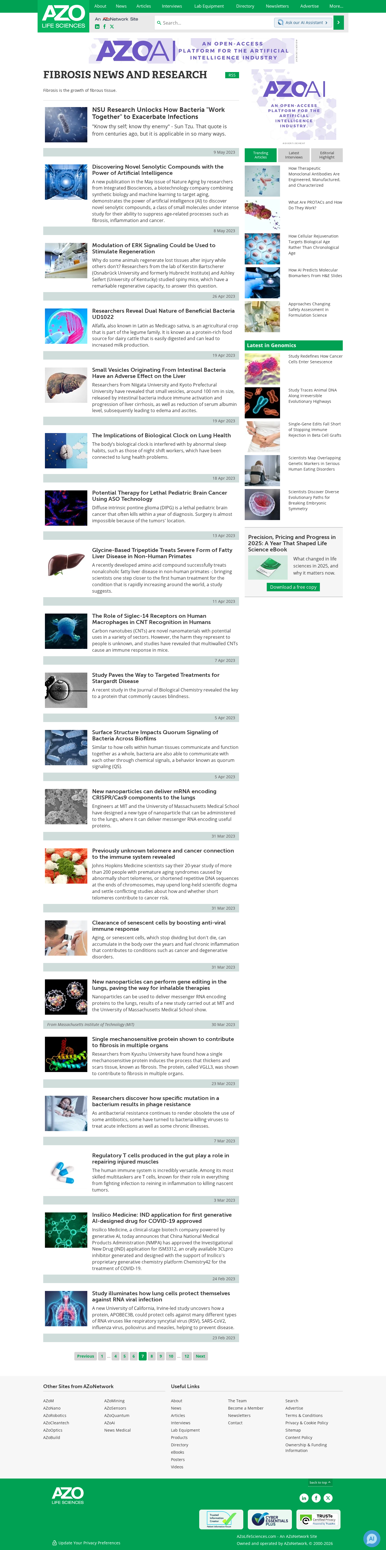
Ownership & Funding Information (306, 1447)
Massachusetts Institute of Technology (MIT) (96, 1024)
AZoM (48, 1400)
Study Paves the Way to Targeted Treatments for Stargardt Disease (156, 677)
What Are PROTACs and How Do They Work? (315, 204)
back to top (319, 1482)
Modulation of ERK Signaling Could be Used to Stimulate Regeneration (154, 248)
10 (171, 1356)
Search (291, 1400)
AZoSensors (115, 1408)
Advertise (294, 1408)
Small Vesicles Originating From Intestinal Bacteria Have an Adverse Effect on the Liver (159, 372)
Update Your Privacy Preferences (88, 1542)
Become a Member (246, 1408)
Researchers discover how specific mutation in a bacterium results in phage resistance (155, 1101)
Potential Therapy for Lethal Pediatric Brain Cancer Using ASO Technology (159, 495)
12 (187, 1356)
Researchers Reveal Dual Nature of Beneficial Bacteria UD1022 (163, 313)
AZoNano (51, 1408)
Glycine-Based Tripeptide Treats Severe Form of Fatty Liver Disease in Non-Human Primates (162, 553)
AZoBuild (51, 1437)
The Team (237, 1400)
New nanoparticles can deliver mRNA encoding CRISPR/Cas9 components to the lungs (154, 794)
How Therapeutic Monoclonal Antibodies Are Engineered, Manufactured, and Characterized (314, 177)
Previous (85, 1356)
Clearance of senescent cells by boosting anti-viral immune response (159, 925)
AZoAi (109, 1422)
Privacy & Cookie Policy (306, 1422)
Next (200, 1356)
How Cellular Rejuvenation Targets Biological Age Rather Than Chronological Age (314, 244)
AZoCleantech (56, 1422)
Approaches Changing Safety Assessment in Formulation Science (309, 309)
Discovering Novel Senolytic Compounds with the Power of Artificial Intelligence (158, 169)
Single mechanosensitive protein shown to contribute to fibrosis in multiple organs (163, 1042)
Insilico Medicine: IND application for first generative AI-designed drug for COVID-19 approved (162, 1217)
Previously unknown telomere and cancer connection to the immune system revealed (163, 853)
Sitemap (293, 1430)
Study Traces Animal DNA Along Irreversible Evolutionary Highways (313, 395)
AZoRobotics (54, 1415)
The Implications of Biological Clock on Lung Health (161, 435)
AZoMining (114, 1400)
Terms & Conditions (304, 1415)
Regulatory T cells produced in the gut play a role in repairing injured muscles (160, 1158)
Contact (235, 1422)
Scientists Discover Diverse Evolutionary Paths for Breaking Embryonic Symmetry (314, 500)
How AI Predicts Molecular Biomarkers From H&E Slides (315, 272)
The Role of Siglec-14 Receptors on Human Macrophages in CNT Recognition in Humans (151, 618)
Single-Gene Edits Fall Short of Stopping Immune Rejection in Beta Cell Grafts (315, 429)
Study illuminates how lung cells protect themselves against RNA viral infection (161, 1296)
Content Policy (298, 1437)
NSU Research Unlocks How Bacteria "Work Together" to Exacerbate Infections (158, 113)
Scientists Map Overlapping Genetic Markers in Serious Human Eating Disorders (315, 463)
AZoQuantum (116, 1415)
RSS (232, 75)
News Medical (117, 1430)
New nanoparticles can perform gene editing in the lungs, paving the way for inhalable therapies (159, 984)
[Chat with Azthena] (371, 1538)
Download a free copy (293, 587)
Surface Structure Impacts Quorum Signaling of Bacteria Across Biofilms (155, 735)
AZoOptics (52, 1430)
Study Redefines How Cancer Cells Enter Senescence (316, 358)
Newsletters (239, 1415)
